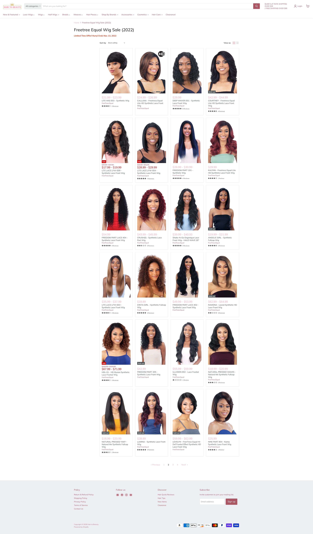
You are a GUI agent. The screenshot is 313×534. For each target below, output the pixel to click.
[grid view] (234, 43)
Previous (156, 464)
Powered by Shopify (81, 527)
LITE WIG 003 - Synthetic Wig (115, 100)
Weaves (77, 14)
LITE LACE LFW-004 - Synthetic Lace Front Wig (148, 171)
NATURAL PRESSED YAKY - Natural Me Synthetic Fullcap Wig (115, 444)
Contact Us (78, 509)
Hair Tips (161, 498)
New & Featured (10, 14)
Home (76, 23)
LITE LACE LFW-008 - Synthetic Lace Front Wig (113, 171)
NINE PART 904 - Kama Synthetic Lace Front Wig (219, 443)
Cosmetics (142, 14)
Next (183, 464)
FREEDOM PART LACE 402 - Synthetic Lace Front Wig (186, 306)
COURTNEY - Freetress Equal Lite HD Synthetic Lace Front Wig (221, 103)
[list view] (237, 43)
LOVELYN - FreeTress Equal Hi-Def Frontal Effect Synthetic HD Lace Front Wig (187, 444)
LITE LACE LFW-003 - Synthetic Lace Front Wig (113, 306)
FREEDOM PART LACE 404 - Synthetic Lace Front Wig (115, 238)
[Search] (256, 6)
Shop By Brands (109, 14)
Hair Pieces (91, 14)
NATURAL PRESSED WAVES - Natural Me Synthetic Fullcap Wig (222, 374)
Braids (65, 14)
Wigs (40, 14)
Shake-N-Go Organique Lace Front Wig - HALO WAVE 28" (186, 238)
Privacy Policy (80, 502)
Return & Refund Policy (84, 494)
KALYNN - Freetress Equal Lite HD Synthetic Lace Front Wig (222, 171)
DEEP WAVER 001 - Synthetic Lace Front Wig (186, 101)
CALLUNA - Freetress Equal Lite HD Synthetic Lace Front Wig (150, 103)
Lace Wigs (28, 14)
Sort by (103, 43)
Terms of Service (81, 505)
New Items (162, 502)
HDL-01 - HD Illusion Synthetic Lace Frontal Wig (115, 373)
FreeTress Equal (107, 103)
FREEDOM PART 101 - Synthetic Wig (183, 171)
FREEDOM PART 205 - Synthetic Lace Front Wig (148, 373)
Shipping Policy (80, 498)
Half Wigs (53, 14)
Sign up (231, 501)
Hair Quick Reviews (166, 494)
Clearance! (171, 14)
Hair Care (156, 14)
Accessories (127, 14)
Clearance (162, 505)
